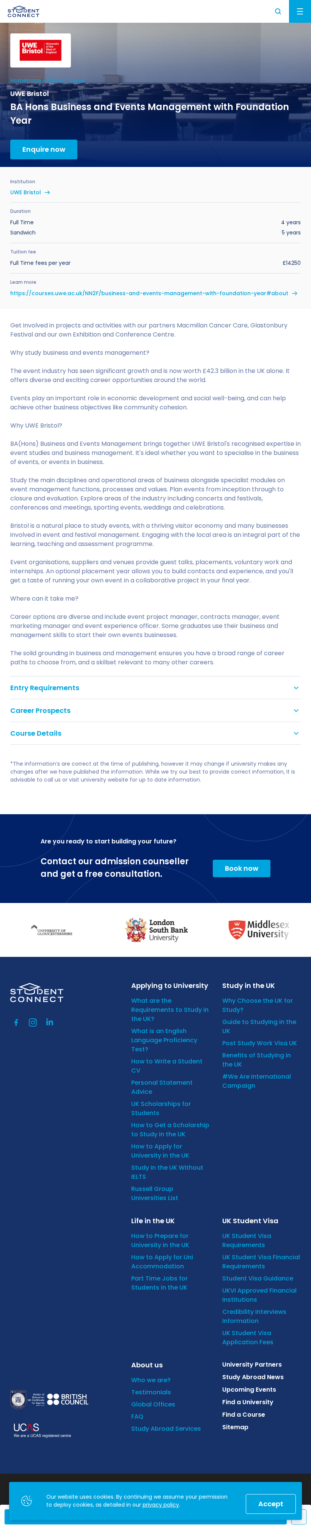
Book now (241, 868)
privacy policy (161, 1505)
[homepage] (23, 11)
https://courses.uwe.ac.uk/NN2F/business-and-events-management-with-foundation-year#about (149, 293)
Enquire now (43, 149)
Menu (300, 11)
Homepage (25, 80)
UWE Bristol (25, 192)
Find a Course (66, 80)
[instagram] (33, 1022)
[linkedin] (50, 1022)
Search (278, 11)
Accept (270, 1504)
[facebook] (16, 1022)
